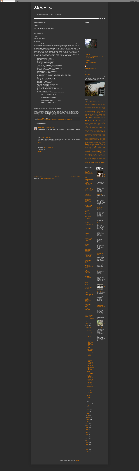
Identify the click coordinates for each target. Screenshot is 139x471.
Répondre (40, 133)
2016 (87, 438)
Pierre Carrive (41, 127)
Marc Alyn (86, 138)
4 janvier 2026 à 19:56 (48, 147)
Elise (87, 66)
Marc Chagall (91, 138)
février (88, 419)
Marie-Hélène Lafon (95, 139)
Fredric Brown (98, 122)
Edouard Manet (102, 114)
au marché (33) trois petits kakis (90, 376)
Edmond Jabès (95, 114)
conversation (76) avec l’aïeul (100, 269)
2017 (87, 436)
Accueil (57, 176)
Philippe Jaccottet (101, 146)
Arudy (39, 119)
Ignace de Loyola (93, 126)
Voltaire (100, 159)
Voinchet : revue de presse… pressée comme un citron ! (89, 190)
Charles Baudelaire (101, 110)
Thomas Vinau (91, 158)
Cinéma (103, 111)
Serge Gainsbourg (88, 154)
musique (86, 162)
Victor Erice (96, 159)
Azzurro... (87, 211)
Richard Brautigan (88, 151)
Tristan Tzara (102, 158)
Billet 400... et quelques (91, 62)
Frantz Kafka (98, 120)
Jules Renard (96, 134)
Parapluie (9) (90, 365)
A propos (88, 54)
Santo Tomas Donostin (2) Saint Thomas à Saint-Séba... (90, 352)
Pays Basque (92, 146)
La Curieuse (52, 119)
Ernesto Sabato (100, 117)
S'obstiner (88, 60)
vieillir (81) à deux (90, 393)
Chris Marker (93, 111)
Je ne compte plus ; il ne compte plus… (88, 184)
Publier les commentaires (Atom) (47, 178)
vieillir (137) (99, 194)
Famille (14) (89, 397)
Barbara (103, 107)
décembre (89, 327)
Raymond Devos (97, 150)
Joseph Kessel (91, 134)
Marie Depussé (88, 139)
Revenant (87, 74)
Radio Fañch (88, 188)
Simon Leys (102, 154)
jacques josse (88, 230)
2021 (87, 429)
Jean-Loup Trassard (101, 131)
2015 (87, 440)
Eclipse (86, 245)
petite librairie (63, 119)
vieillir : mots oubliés (100, 208)
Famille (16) (89, 371)
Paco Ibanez (91, 144)
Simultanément (88, 256)
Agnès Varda (87, 101)
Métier (103, 141)
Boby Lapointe (93, 108)
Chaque (86, 225)
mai (88, 413)
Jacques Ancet (102, 127)
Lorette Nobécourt (88, 135)
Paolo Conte (97, 144)
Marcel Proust (102, 138)
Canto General (47, 119)
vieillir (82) (89, 332)
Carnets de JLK (88, 213)
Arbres (93, 107)
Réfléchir (100, 151)
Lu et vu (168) (90, 373)
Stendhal (103, 155)
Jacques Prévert (94, 128)
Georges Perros (93, 123)
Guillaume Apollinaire (89, 124)
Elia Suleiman (96, 115)
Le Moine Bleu (88, 205)
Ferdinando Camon (101, 118)
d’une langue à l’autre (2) (90, 380)
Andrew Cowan (102, 103)
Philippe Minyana (88, 147)
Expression (93, 118)
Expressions (87, 272)
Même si (43, 7)
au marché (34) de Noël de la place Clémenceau (90, 342)
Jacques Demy (87, 128)
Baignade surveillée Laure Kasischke (88, 221)
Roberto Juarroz (95, 151)
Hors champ (88, 228)
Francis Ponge (93, 120)
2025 (87, 325)
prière (88, 163)
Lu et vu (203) (100, 238)
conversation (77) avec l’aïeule (101, 306)
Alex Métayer (87, 103)
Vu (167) (89, 390)
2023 (87, 425)
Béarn (42, 119)
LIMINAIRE (87, 265)
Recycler (103, 150)
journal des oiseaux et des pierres (88, 201)
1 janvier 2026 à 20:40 (46, 137)
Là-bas (103, 135)
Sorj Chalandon (97, 155)
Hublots (87, 235)
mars (88, 417)
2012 (87, 446)
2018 (87, 434)
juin (88, 411)
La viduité (87, 218)
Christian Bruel (98, 111)
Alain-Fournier (102, 101)
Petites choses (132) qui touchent (90, 368)
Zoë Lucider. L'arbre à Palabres (88, 305)
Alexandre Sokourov (94, 103)
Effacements (88, 199)
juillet (88, 409)
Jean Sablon (92, 130)
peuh (86, 163)
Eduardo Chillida (88, 115)
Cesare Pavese (99, 108)
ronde (90, 163)
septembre (89, 405)
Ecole (89, 114)
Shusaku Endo (96, 154)
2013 (87, 444)
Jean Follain (87, 130)
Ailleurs (92, 101)
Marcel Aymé (96, 138)
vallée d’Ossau (69, 119)
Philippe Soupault (97, 147)
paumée (87, 194)
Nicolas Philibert (102, 142)
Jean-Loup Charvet (92, 131)
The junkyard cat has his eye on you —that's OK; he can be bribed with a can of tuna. (89, 175)
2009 (87, 451)
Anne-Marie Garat (98, 104)
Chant (104, 108)
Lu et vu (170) (90, 338)
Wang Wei (91, 161)
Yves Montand (102, 161)
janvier (89, 421)
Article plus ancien (76, 176)
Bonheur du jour (89, 224)
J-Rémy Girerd (95, 127)
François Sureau (90, 122)
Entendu (88, 117)
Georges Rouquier (101, 123)
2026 (87, 323)
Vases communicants (89, 159)
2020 (87, 431)
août (88, 408)
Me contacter (89, 52)
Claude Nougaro (88, 112)
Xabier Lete (96, 161)
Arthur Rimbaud (99, 107)
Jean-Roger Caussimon (97, 132)
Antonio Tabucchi (88, 107)
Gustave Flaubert (97, 124)
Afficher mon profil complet (90, 68)
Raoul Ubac (91, 150)
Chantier (94, 110)
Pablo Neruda (58, 119)
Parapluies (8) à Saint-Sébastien (90, 383)
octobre (89, 403)
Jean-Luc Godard (88, 132)
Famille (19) (100, 222)
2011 (87, 448)
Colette (92, 112)
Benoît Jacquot (87, 108)
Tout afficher (91, 318)
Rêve (104, 151)
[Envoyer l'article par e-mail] (47, 118)
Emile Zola (102, 115)
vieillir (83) (89, 330)
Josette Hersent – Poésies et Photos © (89, 181)
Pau (101, 144)
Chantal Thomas (88, 110)
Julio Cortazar (102, 134)
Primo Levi (102, 148)
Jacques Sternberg (101, 128)
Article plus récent (38, 176)
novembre (89, 400)
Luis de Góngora (97, 135)
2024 (87, 423)
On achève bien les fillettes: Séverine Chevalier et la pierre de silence (89, 280)
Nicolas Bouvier (95, 142)
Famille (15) (89, 395)
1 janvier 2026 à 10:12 (50, 127)
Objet (86, 144)
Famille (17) (89, 347)
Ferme (87, 120)
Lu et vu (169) (90, 357)
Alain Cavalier (96, 101)
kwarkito (87, 210)
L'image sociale (88, 311)
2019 (87, 432)
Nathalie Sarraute (88, 142)
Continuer (88, 59)
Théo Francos (97, 158)
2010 (87, 449)
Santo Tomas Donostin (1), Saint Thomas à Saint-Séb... (90, 361)
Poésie (98, 148)
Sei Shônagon (101, 153)
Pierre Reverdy (93, 148)
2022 (87, 427)
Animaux (92, 104)
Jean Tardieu (97, 130)
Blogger (77, 460)
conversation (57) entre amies (90, 335)
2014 (87, 442)
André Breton (87, 104)
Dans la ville (97, 112)
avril (88, 415)
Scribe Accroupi (89, 294)
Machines (87, 136)
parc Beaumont (92, 162)
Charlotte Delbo (88, 111)
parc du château (100, 162)
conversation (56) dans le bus (90, 388)
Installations (99, 126)
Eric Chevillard (94, 117)
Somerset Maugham (89, 155)
